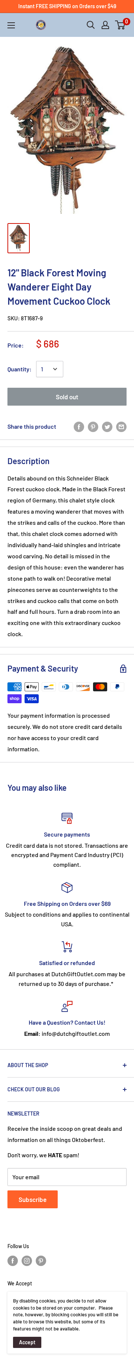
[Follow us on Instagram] (27, 1260)
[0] (120, 24)
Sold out (67, 396)
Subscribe (33, 1199)
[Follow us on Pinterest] (41, 1260)
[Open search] (91, 25)
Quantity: (19, 368)
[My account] (105, 25)
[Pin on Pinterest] (93, 426)
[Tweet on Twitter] (107, 426)
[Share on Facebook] (79, 426)
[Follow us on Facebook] (12, 1260)
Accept (27, 1342)
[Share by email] (121, 426)
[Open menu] (11, 25)
